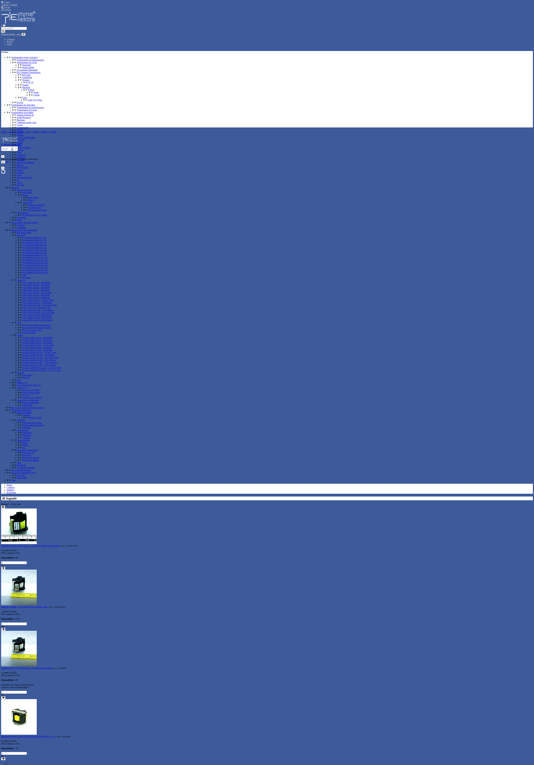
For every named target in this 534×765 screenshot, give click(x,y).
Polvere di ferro (34, 417)
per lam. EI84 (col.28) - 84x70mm (37, 347)
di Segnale (21, 217)
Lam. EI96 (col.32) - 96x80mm (36, 297)
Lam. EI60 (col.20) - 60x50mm (36, 287)
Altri (24, 275)
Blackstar (21, 120)
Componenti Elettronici (21, 410)
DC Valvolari (22, 212)
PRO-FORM (22, 167)
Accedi (6, 7)
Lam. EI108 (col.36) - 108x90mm (37, 302)
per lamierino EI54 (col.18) (34, 242)
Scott (19, 175)
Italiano (5, 5)
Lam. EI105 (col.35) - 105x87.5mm (38, 300)
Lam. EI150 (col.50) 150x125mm (37, 315)
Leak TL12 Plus (35, 100)
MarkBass (21, 157)
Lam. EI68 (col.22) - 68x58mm (36, 290)
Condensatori (22, 430)
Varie (13, 480)
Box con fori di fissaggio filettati (36, 325)
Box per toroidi (29, 332)
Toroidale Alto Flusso (37, 210)
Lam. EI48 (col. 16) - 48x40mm (36, 282)
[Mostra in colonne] (3, 507)
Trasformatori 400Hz (26, 468)
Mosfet (25, 445)
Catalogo (11, 39)
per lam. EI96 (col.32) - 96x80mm (37, 350)
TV (18, 180)
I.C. (24, 447)
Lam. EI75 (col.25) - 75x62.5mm (36, 292)
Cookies (52, 132)
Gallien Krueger (24, 147)
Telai (19, 380)
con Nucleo (27, 202)
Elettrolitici (27, 432)
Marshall (26, 87)
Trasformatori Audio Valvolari (24, 57)
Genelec (20, 150)
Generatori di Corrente (21, 470)
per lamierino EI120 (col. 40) (35, 265)
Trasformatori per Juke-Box (23, 105)
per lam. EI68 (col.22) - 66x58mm (37, 342)
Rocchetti (21, 235)
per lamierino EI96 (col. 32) (34, 255)
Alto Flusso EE (34, 207)
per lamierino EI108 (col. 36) (35, 260)
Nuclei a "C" (22, 387)
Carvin (20, 125)
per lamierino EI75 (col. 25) (34, 250)
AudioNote (27, 77)
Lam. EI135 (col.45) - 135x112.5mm (38, 312)
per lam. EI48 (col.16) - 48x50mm (37, 337)
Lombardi (21, 155)
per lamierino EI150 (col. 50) (35, 270)
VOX (19, 182)
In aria (25, 195)
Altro (19, 463)
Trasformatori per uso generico (24, 222)
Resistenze (21, 465)
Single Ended (28, 67)
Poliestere (26, 435)
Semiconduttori (23, 440)
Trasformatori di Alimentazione (30, 60)
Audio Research (24, 117)
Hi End (20, 102)
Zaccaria (20, 185)
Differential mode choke (33, 425)
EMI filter (21, 420)
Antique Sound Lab (25, 115)
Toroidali (21, 225)
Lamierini (21, 280)
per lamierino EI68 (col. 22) (34, 247)
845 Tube (26, 75)
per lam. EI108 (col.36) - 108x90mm (38, 355)
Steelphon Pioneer (25, 177)
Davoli (20, 130)
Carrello (35, 132)
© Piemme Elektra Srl (10, 144)
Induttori (15, 187)
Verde (36, 92)
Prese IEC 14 (28, 452)
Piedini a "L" (22, 382)
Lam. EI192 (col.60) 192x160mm (37, 320)
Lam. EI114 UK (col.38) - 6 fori (36, 307)
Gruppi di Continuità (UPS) (23, 473)
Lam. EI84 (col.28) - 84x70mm (36, 295)
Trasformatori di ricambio (22, 112)
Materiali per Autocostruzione (24, 230)
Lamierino (21, 227)
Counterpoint (22, 127)
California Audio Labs (26, 122)
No (7, 162)
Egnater (20, 135)
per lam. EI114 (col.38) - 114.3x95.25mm (40, 357)
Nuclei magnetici (24, 412)
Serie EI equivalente (31, 392)
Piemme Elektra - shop (11, 34)
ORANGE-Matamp (25, 162)
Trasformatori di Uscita (27, 62)
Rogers (20, 170)
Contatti (7, 10)
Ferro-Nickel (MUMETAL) (29, 385)
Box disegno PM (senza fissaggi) (36, 327)
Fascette (20, 372)
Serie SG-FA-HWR (31, 390)
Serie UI (26, 395)
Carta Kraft (27, 405)
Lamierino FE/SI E (36, 205)
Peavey (20, 165)
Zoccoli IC (27, 455)
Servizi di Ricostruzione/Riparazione (27, 407)
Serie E (31, 200)
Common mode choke (32, 422)
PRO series (22, 478)
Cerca (9, 44)
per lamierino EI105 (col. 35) (35, 257)
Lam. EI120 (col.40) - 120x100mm (37, 310)
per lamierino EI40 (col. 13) (34, 237)
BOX (19, 322)
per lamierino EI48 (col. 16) (34, 240)
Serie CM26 (33, 197)
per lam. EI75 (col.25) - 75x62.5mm (38, 345)
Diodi (24, 442)
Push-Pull (26, 65)
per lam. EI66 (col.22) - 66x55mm (37, 340)
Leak (24, 97)
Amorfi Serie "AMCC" (32, 397)
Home (9, 485)
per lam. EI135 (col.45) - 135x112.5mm (39, 362)
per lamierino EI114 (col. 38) (35, 262)
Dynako (25, 80)
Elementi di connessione (27, 450)
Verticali (25, 377)
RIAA (19, 220)
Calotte (20, 335)
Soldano (20, 172)
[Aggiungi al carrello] (3, 568)
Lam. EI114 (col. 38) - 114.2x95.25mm (39, 305)
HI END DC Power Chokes (34, 215)
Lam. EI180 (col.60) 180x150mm (37, 317)
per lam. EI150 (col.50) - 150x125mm (39, 365)
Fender (25, 85)
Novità (10, 42)
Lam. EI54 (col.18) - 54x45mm (36, 285)
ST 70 (30, 82)
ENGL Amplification (26, 137)
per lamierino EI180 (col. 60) (35, 272)
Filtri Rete (26, 427)
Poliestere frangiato (30, 402)
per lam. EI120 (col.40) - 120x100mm (39, 360)
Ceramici (26, 437)
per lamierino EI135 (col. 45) (35, 267)
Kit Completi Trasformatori (28, 72)
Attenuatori (27, 192)
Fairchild (20, 140)
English (13, 5)
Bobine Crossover (25, 190)
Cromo (36, 95)
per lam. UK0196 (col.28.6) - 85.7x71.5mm (41, 370)
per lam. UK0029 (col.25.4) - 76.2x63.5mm (41, 367)
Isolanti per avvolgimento (28, 400)
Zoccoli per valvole (30, 457)
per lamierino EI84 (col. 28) (34, 252)
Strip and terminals (30, 460)
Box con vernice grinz (32, 330)
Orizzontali (27, 375)
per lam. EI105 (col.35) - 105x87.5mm (39, 352)
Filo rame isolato (24, 232)
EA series (21, 475)
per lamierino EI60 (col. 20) (34, 245)
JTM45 (31, 90)
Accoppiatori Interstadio (27, 70)
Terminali (26, 277)
